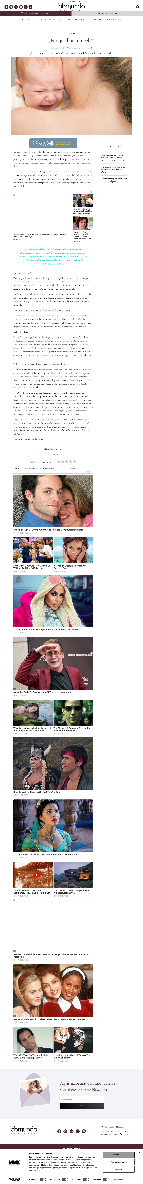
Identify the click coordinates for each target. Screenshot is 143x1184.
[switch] (65, 1179)
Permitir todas (118, 1155)
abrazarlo (60, 393)
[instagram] (16, 6)
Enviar (82, 1106)
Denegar (118, 1169)
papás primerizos (73, 469)
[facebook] (6, 6)
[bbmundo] (71, 7)
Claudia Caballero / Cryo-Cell (64, 48)
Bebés (41, 20)
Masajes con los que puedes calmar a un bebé (45, 364)
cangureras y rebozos (30, 400)
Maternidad (75, 20)
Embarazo (27, 20)
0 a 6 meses (71, 34)
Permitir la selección (119, 1162)
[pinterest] (30, 7)
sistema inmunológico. (69, 289)
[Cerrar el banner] (139, 1152)
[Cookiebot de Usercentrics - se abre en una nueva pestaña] (14, 1179)
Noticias (92, 20)
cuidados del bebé (31, 469)
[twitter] (11, 7)
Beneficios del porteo (34, 439)
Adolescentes (57, 20)
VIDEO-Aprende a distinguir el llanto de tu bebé (47, 310)
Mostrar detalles (120, 1180)
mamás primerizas (52, 469)
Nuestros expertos (110, 20)
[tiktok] (25, 7)
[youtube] (21, 7)
